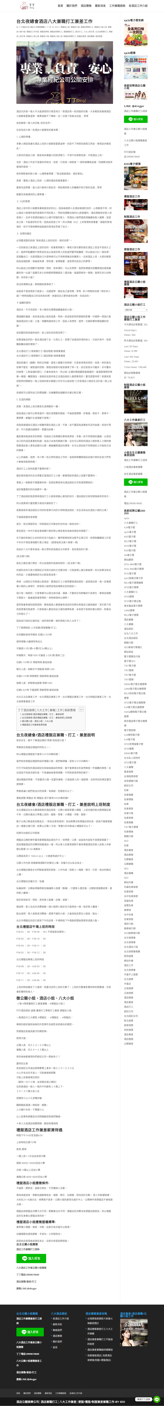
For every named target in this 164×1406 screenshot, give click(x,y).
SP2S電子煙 (130, 545)
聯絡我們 (57, 1330)
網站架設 (128, 651)
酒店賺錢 (90, 36)
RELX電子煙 (130, 541)
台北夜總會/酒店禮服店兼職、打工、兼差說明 (43, 714)
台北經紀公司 (131, 1016)
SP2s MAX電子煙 (132, 564)
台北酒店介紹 (131, 946)
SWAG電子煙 (130, 753)
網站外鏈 (128, 882)
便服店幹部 (44, 31)
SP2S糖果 (129, 748)
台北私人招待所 (132, 757)
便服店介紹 (75, 27)
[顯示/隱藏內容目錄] (80, 709)
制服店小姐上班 (56, 36)
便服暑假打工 (69, 31)
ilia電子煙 (129, 555)
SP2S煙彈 (129, 596)
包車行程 (128, 813)
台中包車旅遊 (131, 896)
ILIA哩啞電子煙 (132, 734)
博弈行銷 (128, 923)
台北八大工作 (131, 633)
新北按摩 (128, 1020)
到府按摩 (128, 1029)
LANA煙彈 (129, 610)
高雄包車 (128, 900)
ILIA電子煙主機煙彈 (134, 707)
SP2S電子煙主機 (132, 601)
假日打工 (79, 31)
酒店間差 (98, 36)
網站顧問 (128, 559)
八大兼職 (128, 624)
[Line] (156, 1399)
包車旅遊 (128, 817)
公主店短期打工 (101, 31)
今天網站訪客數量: (134, 324)
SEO (126, 840)
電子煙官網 (130, 730)
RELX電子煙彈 (131, 615)
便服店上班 (65, 27)
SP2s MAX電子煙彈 (134, 568)
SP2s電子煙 (130, 573)
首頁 (60, 6)
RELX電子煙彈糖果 (133, 582)
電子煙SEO (129, 661)
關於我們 (71, 6)
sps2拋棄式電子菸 (133, 578)
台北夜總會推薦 (132, 951)
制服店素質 (81, 36)
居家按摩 (128, 1025)
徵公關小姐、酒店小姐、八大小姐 (37, 721)
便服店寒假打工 (87, 27)
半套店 (127, 983)
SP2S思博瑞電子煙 (133, 744)
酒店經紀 (128, 628)
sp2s (126, 518)
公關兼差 (128, 859)
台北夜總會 (130, 937)
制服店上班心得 (32, 36)
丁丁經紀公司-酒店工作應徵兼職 (32, 27)
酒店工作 (128, 965)
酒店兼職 (128, 619)
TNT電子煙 (130, 665)
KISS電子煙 (130, 536)
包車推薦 (128, 794)
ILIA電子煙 (129, 527)
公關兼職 (128, 863)
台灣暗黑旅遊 (131, 776)
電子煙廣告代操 (132, 656)
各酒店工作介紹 (138, 6)
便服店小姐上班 (100, 27)
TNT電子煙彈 (131, 827)
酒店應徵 (86, 6)
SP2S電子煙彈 (131, 587)
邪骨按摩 (128, 956)
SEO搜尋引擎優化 (133, 647)
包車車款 (128, 808)
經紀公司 (128, 785)
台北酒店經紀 (131, 638)
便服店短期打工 (56, 31)
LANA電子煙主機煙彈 (135, 688)
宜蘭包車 (128, 905)
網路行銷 (128, 642)
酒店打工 (128, 1006)
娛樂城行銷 (130, 928)
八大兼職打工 (131, 522)
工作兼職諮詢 (117, 6)
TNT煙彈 (129, 670)
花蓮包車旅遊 (131, 886)
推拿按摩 (128, 771)
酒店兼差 (128, 850)
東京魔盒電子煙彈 (133, 605)
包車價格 (128, 799)
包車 (126, 790)
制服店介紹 (44, 36)
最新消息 (100, 6)
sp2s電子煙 (130, 532)
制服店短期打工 (70, 36)
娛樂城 (127, 910)
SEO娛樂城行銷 (132, 933)
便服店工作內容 (32, 31)
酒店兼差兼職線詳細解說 (100, 1349)
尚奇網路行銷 (131, 780)
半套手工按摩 (131, 974)
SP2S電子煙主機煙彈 (134, 702)
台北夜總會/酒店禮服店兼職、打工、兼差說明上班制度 (47, 717)
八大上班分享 (89, 31)
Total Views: (131, 367)
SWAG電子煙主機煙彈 (135, 684)
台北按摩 (128, 979)
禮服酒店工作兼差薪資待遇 (34, 724)
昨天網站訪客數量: (134, 340)
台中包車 (128, 914)
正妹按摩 (128, 988)
